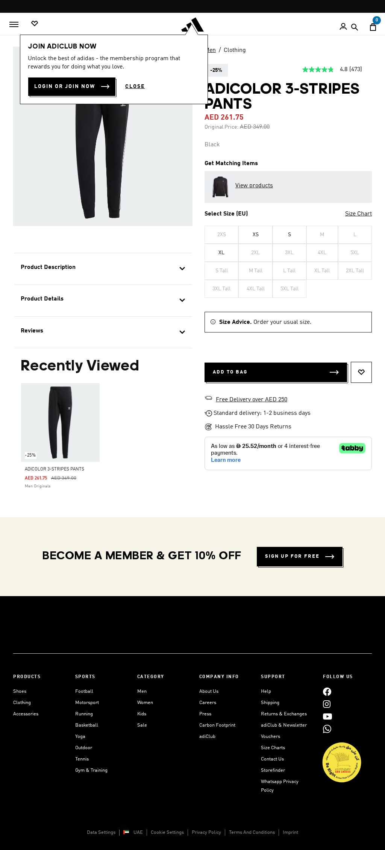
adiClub (207, 736)
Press (205, 714)
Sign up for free (292, 556)
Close (135, 86)
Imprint (290, 832)
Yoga (80, 736)
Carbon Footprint (217, 725)
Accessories (25, 714)
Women (145, 702)
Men (210, 50)
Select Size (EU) (226, 214)
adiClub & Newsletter (284, 725)
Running (84, 714)
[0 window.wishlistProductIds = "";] (35, 24)
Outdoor (83, 747)
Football (84, 691)
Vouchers (270, 736)
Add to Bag (230, 372)
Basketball (86, 725)
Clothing (235, 50)
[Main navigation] (14, 24)
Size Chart (358, 214)
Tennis (82, 759)
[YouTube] (327, 716)
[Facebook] (327, 691)
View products (254, 186)
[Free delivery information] (208, 399)
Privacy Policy (206, 832)
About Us (208, 691)
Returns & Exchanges (284, 714)
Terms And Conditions (252, 832)
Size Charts (273, 747)
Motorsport (87, 702)
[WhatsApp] (327, 728)
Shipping (270, 702)
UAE (138, 832)
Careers (207, 702)
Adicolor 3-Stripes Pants (54, 469)
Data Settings (101, 832)
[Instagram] (326, 703)
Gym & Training (91, 770)
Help (266, 691)
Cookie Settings (167, 832)
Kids (141, 714)
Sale (142, 725)
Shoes (19, 691)
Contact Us (272, 759)
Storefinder (273, 770)
